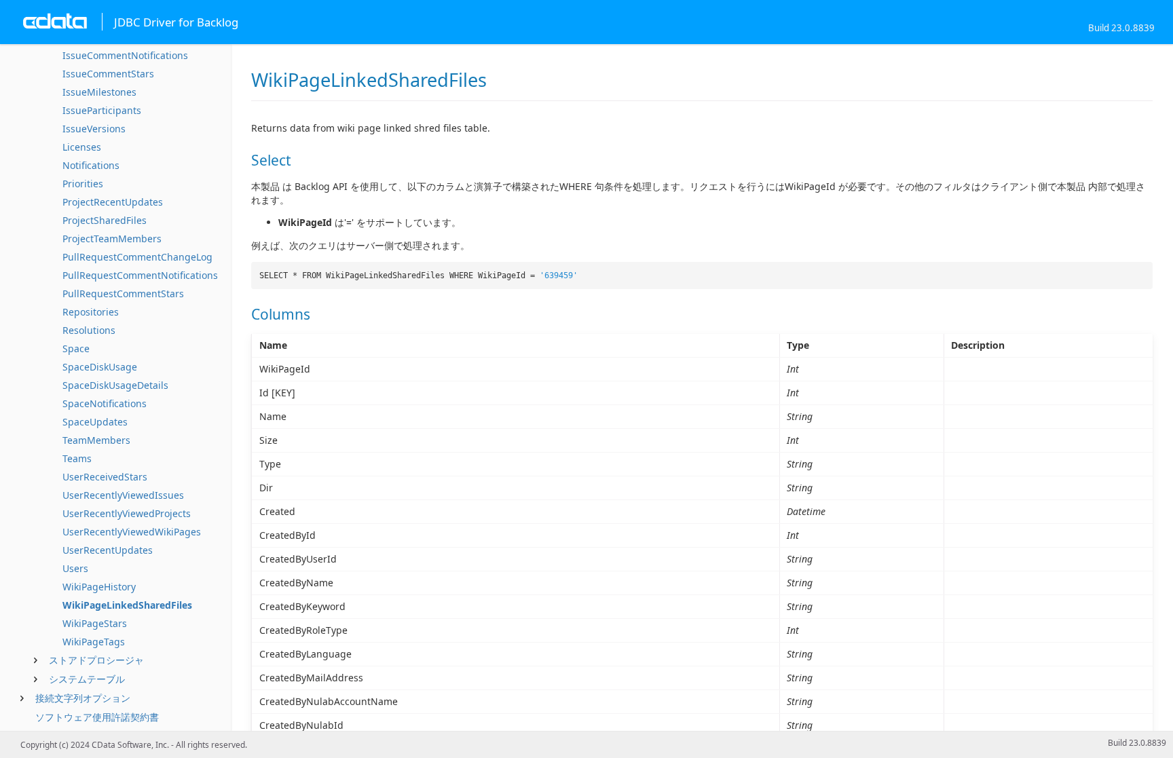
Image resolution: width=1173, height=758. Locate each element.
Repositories (90, 311)
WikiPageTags (93, 641)
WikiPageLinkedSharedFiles (127, 605)
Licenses (81, 146)
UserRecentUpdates (107, 550)
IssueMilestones (99, 92)
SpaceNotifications (104, 403)
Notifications (90, 165)
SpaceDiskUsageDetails (115, 385)
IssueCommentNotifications (125, 55)
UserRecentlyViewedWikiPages (131, 531)
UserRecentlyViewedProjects (126, 513)
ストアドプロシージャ (96, 659)
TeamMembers (96, 440)
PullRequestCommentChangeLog (137, 256)
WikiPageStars (94, 623)
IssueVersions (94, 128)
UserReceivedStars (104, 476)
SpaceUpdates (95, 421)
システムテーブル (87, 678)
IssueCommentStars (108, 73)
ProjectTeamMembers (112, 238)
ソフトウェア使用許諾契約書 (97, 716)
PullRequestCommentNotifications (140, 275)
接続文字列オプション (82, 697)
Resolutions (88, 330)
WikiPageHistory (99, 586)
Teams (77, 458)
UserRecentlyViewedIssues (123, 495)
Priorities (82, 183)
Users (75, 568)
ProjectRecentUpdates (112, 201)
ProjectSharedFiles (104, 220)
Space (76, 348)
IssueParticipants (101, 110)
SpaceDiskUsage (99, 366)
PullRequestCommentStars (123, 293)
